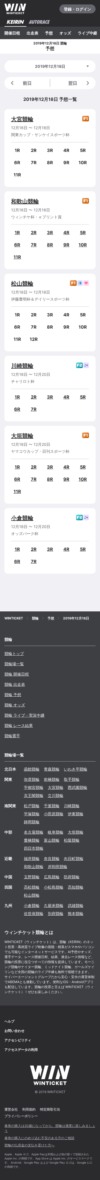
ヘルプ (9, 1021)
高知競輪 (75, 887)
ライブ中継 (87, 33)
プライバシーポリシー (21, 1116)
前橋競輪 (51, 779)
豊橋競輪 (31, 840)
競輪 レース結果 (18, 725)
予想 (49, 33)
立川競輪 (55, 795)
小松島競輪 (53, 887)
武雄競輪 (75, 905)
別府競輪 (55, 913)
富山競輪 (51, 840)
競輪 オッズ (14, 704)
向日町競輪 (73, 858)
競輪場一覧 (14, 663)
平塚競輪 (31, 813)
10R (83, 245)
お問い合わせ (14, 1031)
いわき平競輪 (75, 769)
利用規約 (29, 1109)
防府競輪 (71, 876)
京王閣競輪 (33, 795)
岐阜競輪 (55, 832)
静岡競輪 (31, 821)
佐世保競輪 (33, 913)
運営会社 (11, 1109)
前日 (27, 83)
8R (50, 245)
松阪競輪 (71, 840)
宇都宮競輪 (33, 787)
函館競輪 (31, 769)
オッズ (65, 33)
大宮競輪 (22, 119)
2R (34, 232)
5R (83, 232)
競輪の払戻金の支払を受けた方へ (29, 1145)
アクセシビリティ (17, 1040)
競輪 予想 (12, 694)
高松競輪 (31, 887)
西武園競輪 (77, 787)
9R (66, 245)
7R (34, 245)
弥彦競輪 (31, 779)
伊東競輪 (75, 813)
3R (50, 232)
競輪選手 (12, 735)
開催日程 (12, 33)
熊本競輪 (75, 913)
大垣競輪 (22, 435)
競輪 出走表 (14, 684)
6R (17, 245)
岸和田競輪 (57, 866)
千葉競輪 (51, 805)
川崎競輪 (22, 365)
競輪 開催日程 (16, 674)
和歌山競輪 (25, 201)
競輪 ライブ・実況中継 (24, 715)
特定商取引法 (50, 1109)
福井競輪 (31, 858)
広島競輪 (51, 876)
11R (17, 257)
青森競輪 (51, 769)
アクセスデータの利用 (21, 1050)
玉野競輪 (31, 876)
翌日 (72, 83)
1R (17, 232)
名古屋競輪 (33, 832)
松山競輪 (22, 283)
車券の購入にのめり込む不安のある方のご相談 (39, 1138)
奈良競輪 (51, 858)
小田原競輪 (53, 813)
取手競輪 (71, 779)
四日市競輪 (33, 848)
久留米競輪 (53, 905)
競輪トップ (14, 653)
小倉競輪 (22, 518)
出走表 (32, 33)
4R (66, 232)
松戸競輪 (31, 805)
